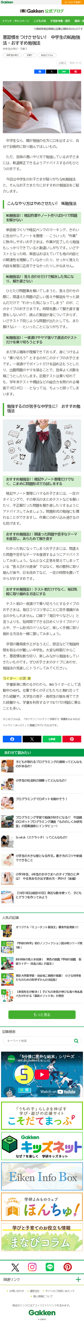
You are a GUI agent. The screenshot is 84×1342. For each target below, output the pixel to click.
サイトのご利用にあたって (60, 1291)
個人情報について (43, 1296)
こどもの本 (40, 21)
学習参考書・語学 (60, 21)
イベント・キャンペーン (15, 21)
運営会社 (35, 1291)
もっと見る (42, 1014)
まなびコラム (47, 55)
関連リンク (11, 1279)
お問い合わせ (16, 1291)
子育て (29, 55)
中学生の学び (12, 55)
